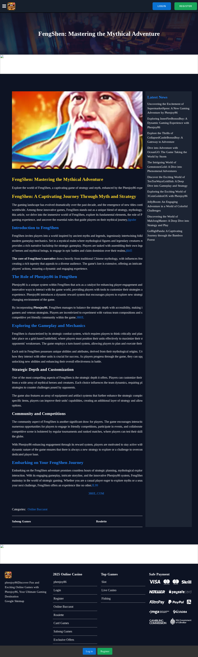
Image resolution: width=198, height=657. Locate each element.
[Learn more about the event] (99, 64)
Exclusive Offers (64, 639)
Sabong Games (63, 631)
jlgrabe (132, 219)
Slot (104, 581)
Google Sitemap (14, 601)
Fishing (106, 598)
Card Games (61, 623)
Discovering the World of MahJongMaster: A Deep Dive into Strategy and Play (168, 221)
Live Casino (109, 590)
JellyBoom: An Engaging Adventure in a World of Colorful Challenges (167, 206)
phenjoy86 (60, 581)
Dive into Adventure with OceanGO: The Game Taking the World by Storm (167, 152)
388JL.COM (96, 493)
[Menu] (4, 6)
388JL (80, 317)
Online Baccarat (37, 509)
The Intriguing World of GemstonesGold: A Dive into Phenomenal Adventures (164, 167)
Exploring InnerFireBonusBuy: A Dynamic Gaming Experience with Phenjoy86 (168, 123)
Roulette (59, 615)
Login (57, 590)
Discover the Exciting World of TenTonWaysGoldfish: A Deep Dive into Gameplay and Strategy (167, 181)
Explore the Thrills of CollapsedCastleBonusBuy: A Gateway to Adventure (165, 137)
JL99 (95, 485)
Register (59, 598)
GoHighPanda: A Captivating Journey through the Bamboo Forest (165, 235)
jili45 (129, 250)
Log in (89, 651)
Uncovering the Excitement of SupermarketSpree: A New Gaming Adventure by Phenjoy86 (168, 108)
